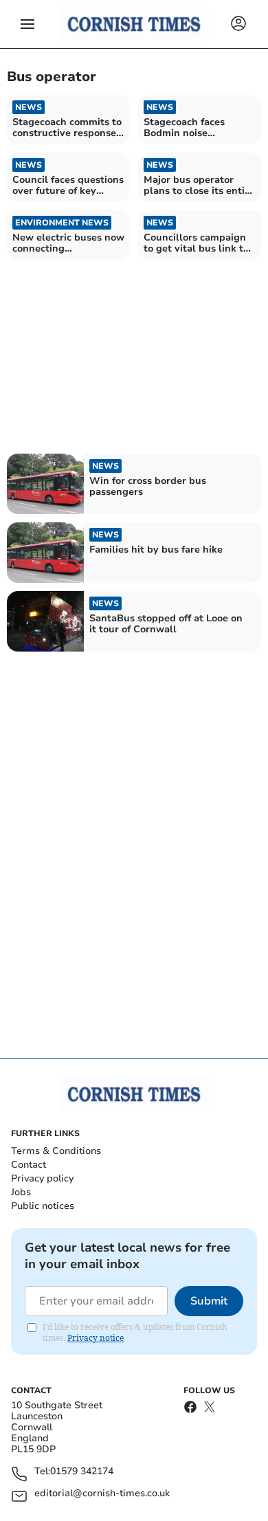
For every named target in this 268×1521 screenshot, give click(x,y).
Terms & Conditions (56, 1150)
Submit (208, 1301)
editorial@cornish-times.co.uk (102, 1494)
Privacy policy (42, 1178)
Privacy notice (95, 1338)
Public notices (42, 1205)
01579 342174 (81, 1472)
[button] (27, 24)
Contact (28, 1164)
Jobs (21, 1192)
